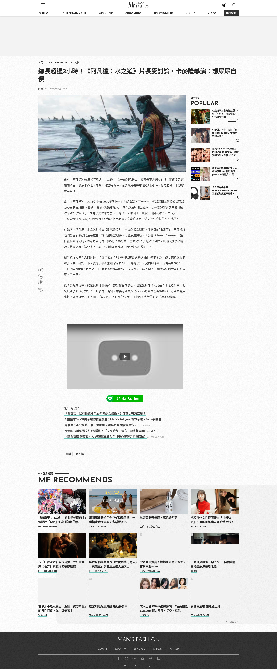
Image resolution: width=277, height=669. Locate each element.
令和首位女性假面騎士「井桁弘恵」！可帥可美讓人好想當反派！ (212, 520)
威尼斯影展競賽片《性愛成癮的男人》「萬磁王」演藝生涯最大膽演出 (113, 564)
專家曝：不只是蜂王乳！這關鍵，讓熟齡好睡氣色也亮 (99, 425)
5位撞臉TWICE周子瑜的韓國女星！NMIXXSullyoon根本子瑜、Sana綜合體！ (114, 419)
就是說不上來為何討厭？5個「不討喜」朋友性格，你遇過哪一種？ (225, 113)
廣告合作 (157, 649)
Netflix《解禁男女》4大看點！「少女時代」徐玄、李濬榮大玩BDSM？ (110, 431)
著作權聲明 (139, 649)
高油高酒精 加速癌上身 (205, 606)
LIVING (190, 13)
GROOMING (133, 13)
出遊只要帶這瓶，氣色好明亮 (158, 517)
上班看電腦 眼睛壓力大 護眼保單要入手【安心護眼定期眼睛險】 (106, 436)
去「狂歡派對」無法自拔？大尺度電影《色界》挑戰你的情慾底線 (61, 564)
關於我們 (102, 649)
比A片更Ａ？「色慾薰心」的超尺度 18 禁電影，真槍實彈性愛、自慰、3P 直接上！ (225, 152)
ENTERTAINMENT (74, 13)
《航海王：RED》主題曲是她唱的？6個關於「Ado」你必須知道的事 (62, 520)
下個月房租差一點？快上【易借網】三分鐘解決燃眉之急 (214, 564)
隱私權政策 (120, 649)
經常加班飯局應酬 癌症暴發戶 (108, 606)
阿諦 (40, 88)
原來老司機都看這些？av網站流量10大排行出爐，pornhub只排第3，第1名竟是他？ (225, 171)
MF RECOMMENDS (75, 480)
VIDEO (211, 13)
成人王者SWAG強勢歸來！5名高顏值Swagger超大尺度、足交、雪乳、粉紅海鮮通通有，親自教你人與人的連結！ (164, 609)
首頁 (40, 62)
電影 (77, 62)
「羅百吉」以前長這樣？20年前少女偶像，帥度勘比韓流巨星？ (105, 413)
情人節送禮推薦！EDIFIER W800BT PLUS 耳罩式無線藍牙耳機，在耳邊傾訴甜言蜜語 (224, 190)
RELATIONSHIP (163, 13)
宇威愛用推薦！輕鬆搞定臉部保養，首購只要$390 (163, 564)
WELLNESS (105, 13)
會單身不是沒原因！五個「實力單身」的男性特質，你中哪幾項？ (62, 608)
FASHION (44, 13)
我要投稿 (174, 649)
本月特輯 (231, 13)
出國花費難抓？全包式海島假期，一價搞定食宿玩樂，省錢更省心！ (112, 520)
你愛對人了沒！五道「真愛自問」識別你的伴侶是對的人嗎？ (224, 132)
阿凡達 (80, 454)
